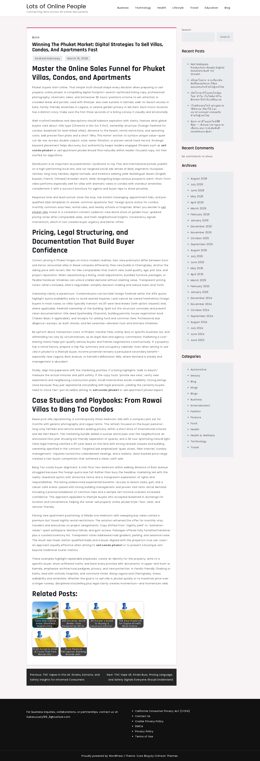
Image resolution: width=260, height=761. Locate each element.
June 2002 (197, 340)
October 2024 (200, 310)
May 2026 (197, 196)
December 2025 (201, 226)
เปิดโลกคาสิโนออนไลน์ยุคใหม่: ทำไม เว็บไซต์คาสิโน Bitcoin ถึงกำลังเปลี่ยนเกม (206, 96)
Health (161, 8)
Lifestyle (178, 8)
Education (211, 8)
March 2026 (198, 208)
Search (186, 30)
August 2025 (199, 250)
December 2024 (201, 298)
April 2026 (197, 202)
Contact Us (142, 716)
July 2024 (197, 328)
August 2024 (199, 322)
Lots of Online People (56, 6)
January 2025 (200, 292)
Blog (227, 8)
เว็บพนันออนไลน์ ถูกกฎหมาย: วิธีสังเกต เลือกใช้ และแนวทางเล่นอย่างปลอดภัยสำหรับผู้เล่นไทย (208, 110)
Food (194, 423)
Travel (194, 8)
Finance (196, 417)
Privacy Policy (144, 731)
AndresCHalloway (47, 58)
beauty (195, 375)
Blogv (194, 393)
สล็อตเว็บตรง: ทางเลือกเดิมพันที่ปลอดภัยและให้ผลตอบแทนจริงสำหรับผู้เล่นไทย (207, 83)
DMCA (139, 726)
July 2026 (197, 184)
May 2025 (197, 268)
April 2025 (197, 274)
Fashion (196, 411)
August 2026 (199, 178)
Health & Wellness (203, 435)
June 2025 (197, 262)
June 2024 (198, 334)
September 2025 (202, 244)
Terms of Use (144, 736)
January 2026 (200, 220)
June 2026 (197, 190)
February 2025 (200, 286)
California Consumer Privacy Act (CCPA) (162, 711)
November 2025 (201, 232)
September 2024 (202, 316)
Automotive (199, 369)
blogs (194, 387)
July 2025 (197, 256)
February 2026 (200, 214)
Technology (143, 8)
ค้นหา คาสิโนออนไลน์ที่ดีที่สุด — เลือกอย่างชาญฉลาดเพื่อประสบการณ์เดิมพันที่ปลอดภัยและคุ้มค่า (207, 126)
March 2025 (198, 280)
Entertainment (200, 405)
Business (123, 8)
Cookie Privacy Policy (149, 721)
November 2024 (201, 304)
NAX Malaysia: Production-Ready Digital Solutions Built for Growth (207, 69)
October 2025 (200, 238)
